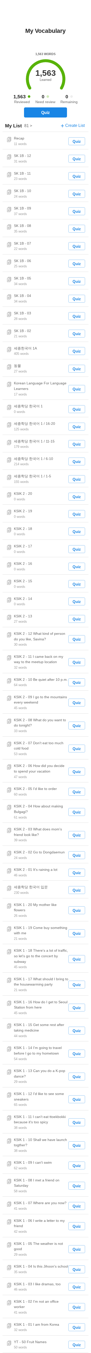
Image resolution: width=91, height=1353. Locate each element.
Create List (73, 125)
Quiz (45, 112)
